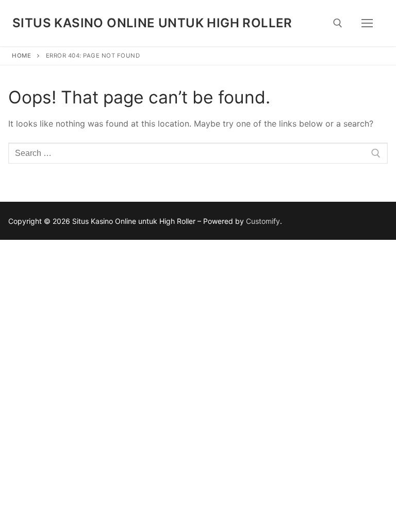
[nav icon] (367, 23)
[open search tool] (337, 23)
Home (21, 55)
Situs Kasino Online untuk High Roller (152, 22)
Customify (263, 221)
